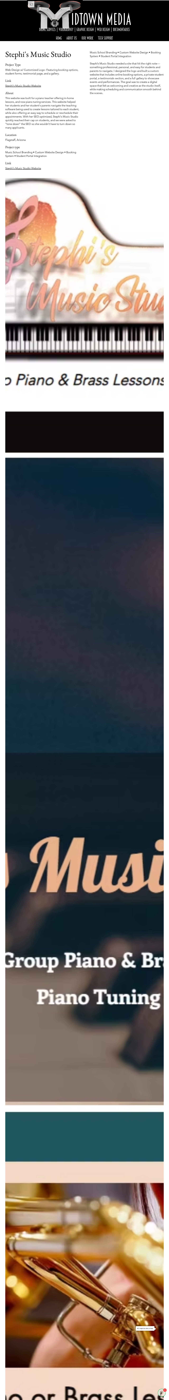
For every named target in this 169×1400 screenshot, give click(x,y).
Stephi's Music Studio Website (23, 85)
